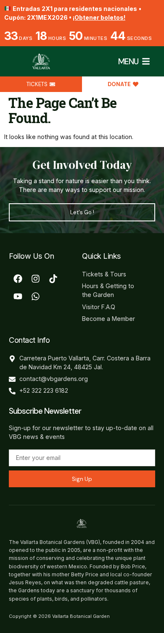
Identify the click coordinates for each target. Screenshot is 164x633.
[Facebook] (17, 278)
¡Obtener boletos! (99, 17)
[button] (146, 61)
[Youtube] (17, 296)
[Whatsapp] (35, 296)
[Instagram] (35, 278)
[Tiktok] (53, 278)
